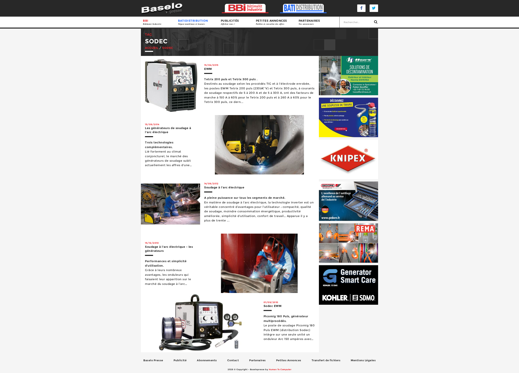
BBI (152, 22)
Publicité (180, 360)
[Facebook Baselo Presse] (361, 8)
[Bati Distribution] (303, 8)
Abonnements (207, 360)
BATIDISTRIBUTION (193, 22)
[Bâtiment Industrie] (245, 8)
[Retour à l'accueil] (162, 8)
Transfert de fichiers (326, 360)
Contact (233, 360)
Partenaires (309, 22)
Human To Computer (280, 369)
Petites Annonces (288, 360)
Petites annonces (271, 22)
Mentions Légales (363, 360)
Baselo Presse (153, 360)
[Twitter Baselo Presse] (374, 8)
